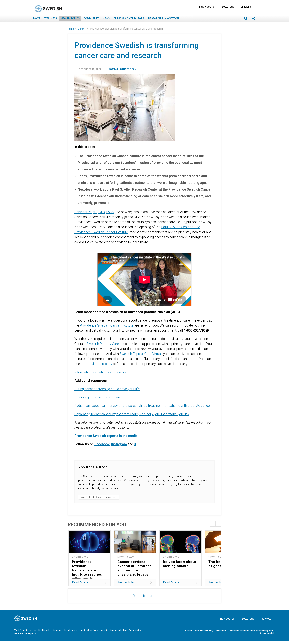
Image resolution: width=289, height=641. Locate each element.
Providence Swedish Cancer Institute (106, 325)
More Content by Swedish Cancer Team (98, 497)
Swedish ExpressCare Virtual (141, 354)
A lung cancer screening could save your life (107, 389)
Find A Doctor (207, 7)
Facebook (102, 444)
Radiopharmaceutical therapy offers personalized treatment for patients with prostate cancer (142, 406)
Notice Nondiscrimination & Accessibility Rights (252, 630)
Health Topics (70, 18)
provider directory (99, 364)
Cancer (82, 28)
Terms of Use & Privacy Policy (199, 630)
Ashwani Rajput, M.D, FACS (94, 212)
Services (246, 7)
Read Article (80, 582)
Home (36, 18)
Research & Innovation (163, 18)
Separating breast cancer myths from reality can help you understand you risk (131, 414)
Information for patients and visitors (100, 372)
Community (91, 18)
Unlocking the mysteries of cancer (99, 397)
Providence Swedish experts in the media (106, 436)
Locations (228, 7)
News (106, 18)
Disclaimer (221, 630)
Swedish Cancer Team (123, 69)
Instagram (119, 444)
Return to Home (144, 596)
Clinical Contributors (129, 18)
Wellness (50, 18)
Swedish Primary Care (102, 344)
